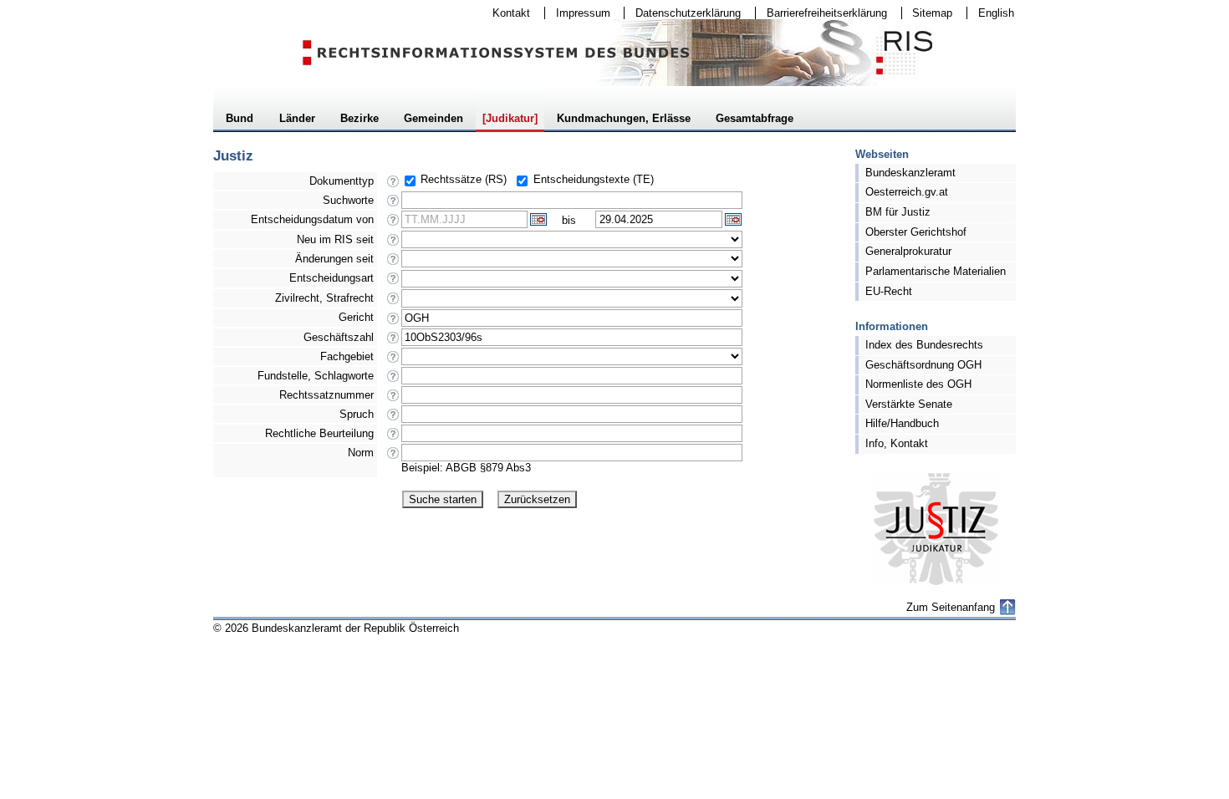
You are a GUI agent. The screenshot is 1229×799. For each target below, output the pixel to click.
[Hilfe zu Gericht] (393, 323)
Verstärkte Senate (908, 404)
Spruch (356, 414)
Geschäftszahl (338, 337)
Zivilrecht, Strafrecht (324, 298)
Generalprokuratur (908, 251)
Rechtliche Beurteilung (319, 433)
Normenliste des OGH (918, 384)
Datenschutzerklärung (683, 13)
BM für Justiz (898, 212)
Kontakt (506, 13)
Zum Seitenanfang (950, 607)
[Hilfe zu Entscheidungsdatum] (393, 224)
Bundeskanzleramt (910, 172)
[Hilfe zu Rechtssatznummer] (393, 400)
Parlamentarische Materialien (935, 271)
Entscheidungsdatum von (312, 219)
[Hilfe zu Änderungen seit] (393, 263)
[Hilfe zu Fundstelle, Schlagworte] (393, 380)
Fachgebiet (347, 356)
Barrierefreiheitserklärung (821, 13)
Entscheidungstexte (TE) (593, 179)
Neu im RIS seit (335, 239)
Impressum (577, 13)
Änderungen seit (334, 258)
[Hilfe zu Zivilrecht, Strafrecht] (393, 303)
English (996, 13)
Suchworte (348, 200)
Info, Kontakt (896, 443)
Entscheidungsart (331, 278)
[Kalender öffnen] (538, 219)
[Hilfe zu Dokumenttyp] (393, 186)
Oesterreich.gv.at (906, 192)
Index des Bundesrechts (924, 344)
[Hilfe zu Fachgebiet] (393, 361)
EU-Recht (888, 291)
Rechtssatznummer (326, 395)
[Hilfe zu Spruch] (393, 419)
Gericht (356, 317)
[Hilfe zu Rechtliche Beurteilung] (393, 438)
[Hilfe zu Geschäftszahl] (393, 342)
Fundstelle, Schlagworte (316, 375)
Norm (361, 452)
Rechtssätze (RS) (464, 179)
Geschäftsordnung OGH (923, 365)
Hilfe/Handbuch (902, 423)
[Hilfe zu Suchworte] (393, 205)
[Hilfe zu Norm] (393, 457)
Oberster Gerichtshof (915, 232)
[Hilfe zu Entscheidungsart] (393, 283)
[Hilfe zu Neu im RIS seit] (393, 244)
